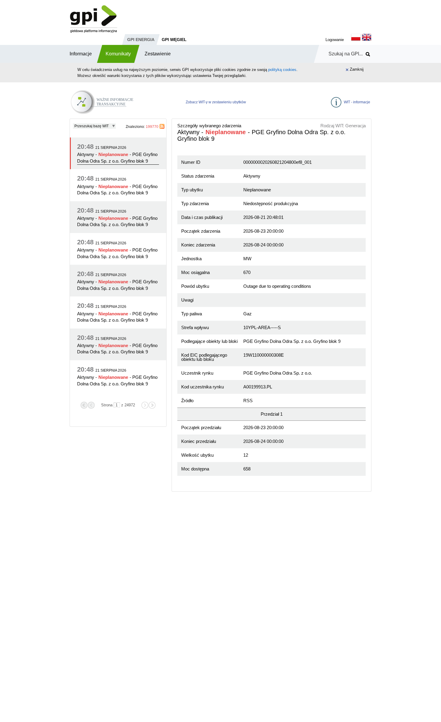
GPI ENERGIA (140, 39)
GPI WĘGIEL (174, 39)
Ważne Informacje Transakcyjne (118, 98)
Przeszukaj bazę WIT (91, 126)
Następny (144, 405)
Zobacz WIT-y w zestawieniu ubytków (216, 102)
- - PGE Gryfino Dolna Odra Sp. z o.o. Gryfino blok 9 (117, 157)
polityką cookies (282, 69)
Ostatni (152, 405)
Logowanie (335, 39)
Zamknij (357, 69)
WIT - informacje (357, 102)
